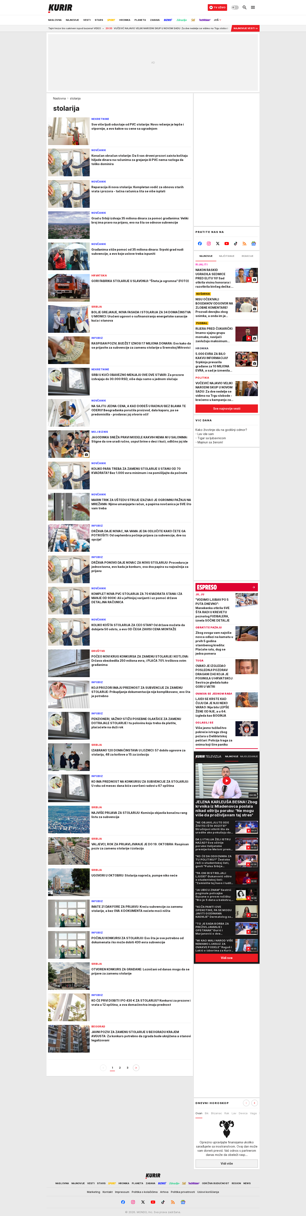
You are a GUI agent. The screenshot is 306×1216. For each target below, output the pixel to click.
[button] (254, 1103)
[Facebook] (199, 244)
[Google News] (253, 244)
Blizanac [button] (216, 1113)
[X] (217, 244)
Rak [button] (226, 1113)
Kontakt (108, 1192)
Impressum (122, 1192)
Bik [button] (207, 1113)
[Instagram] (208, 244)
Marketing (93, 1192)
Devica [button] (243, 1113)
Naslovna (59, 98)
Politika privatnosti (183, 1192)
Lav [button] (234, 1113)
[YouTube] (226, 244)
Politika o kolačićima (145, 1192)
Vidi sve (227, 958)
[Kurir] (60, 7)
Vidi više (227, 1163)
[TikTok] (235, 244)
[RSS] (244, 244)
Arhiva (164, 1192)
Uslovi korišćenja (208, 1192)
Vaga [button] (253, 1113)
